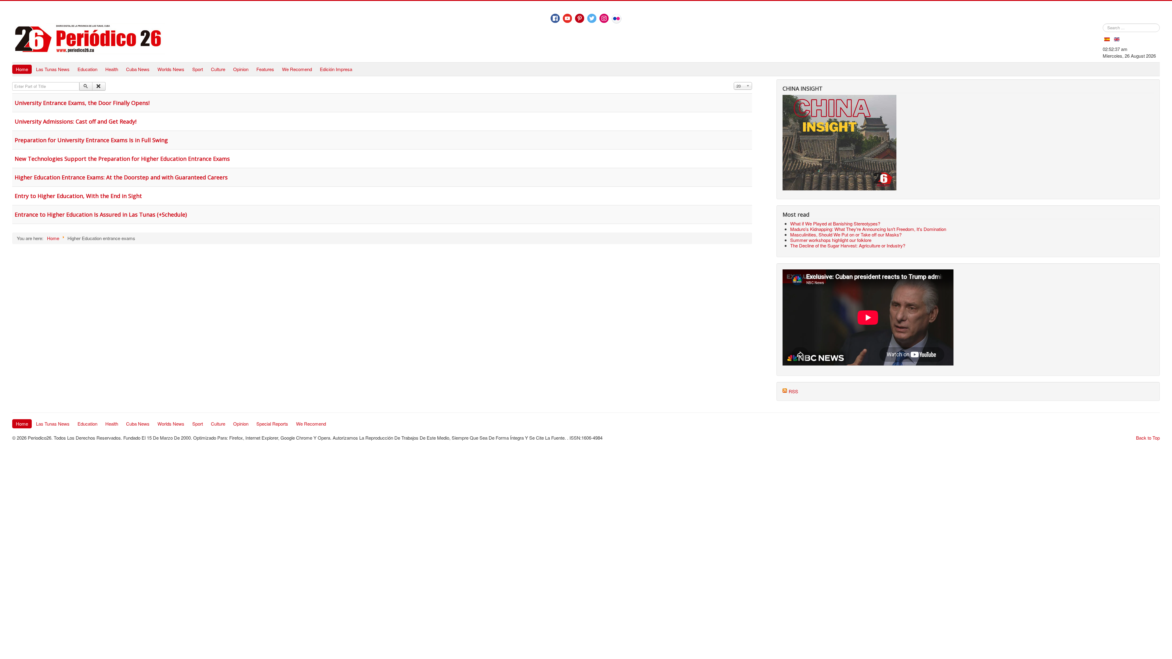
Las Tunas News (53, 69)
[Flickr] (616, 18)
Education (87, 69)
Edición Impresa (336, 69)
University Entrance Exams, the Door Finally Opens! (82, 102)
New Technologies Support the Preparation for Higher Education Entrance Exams (122, 158)
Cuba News (138, 69)
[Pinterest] (579, 18)
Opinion (240, 69)
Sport (197, 69)
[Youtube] (567, 18)
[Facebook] (555, 18)
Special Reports (272, 423)
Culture (218, 69)
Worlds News (170, 69)
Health (111, 69)
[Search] (85, 86)
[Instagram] (604, 18)
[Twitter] (591, 18)
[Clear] (98, 86)
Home (22, 69)
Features (265, 69)
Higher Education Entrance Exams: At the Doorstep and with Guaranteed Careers (121, 177)
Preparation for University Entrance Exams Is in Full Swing (91, 140)
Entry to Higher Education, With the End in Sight (78, 196)
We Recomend (297, 69)
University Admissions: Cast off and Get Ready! (75, 121)
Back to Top (1148, 437)
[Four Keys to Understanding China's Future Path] (839, 98)
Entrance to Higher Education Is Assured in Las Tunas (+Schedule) (101, 214)
